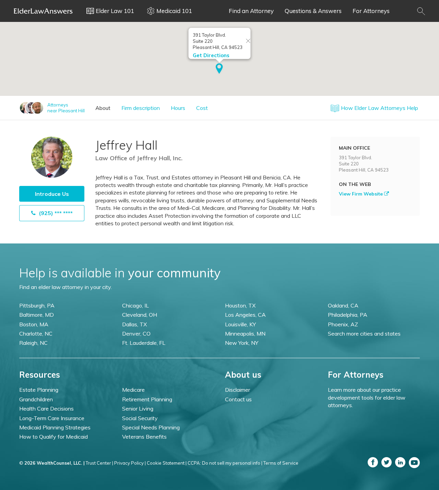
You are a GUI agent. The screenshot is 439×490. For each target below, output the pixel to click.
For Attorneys (371, 10)
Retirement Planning (147, 399)
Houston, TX (240, 305)
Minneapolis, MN (245, 333)
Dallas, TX (134, 324)
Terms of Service (280, 463)
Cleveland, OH (139, 314)
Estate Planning (38, 389)
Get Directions (211, 55)
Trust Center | (99, 463)
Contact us (238, 399)
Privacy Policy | (130, 463)
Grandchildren (36, 399)
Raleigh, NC (33, 342)
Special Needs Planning (151, 427)
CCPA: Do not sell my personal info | (225, 463)
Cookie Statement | (167, 463)
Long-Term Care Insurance (51, 418)
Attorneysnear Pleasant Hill (66, 107)
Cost (202, 107)
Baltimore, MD (36, 314)
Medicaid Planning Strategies (55, 427)
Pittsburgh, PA (37, 305)
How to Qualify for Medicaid (53, 436)
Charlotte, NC (35, 333)
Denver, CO (136, 333)
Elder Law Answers (43, 10)
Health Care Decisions (46, 408)
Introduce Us (52, 193)
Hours (178, 107)
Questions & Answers (313, 10)
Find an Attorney (251, 10)
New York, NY (241, 342)
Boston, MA (33, 324)
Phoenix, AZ (343, 324)
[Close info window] (248, 41)
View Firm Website (361, 194)
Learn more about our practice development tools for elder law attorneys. (366, 397)
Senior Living (137, 408)
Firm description (140, 107)
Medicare (133, 389)
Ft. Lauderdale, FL (143, 342)
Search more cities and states (364, 333)
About (102, 107)
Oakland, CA (343, 305)
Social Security (140, 418)
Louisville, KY (240, 324)
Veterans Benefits (144, 436)
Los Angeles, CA (245, 314)
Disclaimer (237, 389)
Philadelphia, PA (347, 314)
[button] (219, 69)
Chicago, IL (135, 305)
